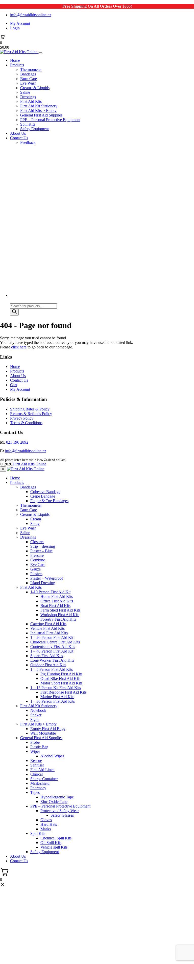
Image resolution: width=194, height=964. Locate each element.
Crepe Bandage (42, 496)
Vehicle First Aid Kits (47, 628)
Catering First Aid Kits (48, 624)
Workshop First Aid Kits (59, 615)
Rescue (36, 760)
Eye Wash (28, 83)
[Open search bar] (12, 301)
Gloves (46, 820)
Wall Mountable (43, 733)
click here (19, 347)
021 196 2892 (17, 442)
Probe (35, 742)
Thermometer (31, 69)
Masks (45, 829)
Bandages (28, 74)
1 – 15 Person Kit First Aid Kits (55, 687)
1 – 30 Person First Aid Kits (52, 701)
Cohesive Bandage (45, 491)
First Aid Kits (31, 101)
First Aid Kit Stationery (38, 106)
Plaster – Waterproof (46, 578)
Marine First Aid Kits (57, 697)
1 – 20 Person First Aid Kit (51, 637)
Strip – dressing (42, 546)
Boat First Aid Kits (55, 605)
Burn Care (28, 78)
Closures (37, 542)
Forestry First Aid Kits (58, 619)
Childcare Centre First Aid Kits (55, 642)
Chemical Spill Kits (55, 838)
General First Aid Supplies (41, 115)
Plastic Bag (39, 747)
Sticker (35, 715)
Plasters (36, 574)
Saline (25, 92)
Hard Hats (48, 824)
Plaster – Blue (41, 551)
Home (15, 60)
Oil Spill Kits (50, 842)
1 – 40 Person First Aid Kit (51, 651)
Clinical (36, 774)
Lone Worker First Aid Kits (52, 660)
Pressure (37, 555)
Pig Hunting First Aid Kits (61, 674)
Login (15, 28)
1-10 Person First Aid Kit (50, 592)
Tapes (35, 792)
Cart (13, 385)
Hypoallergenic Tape (57, 797)
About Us (18, 133)
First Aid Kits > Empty (38, 110)
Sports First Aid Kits (46, 656)
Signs (34, 719)
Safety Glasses (62, 815)
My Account (20, 23)
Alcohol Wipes (52, 756)
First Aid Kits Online (29, 464)
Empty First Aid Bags (47, 728)
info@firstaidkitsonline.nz (30, 15)
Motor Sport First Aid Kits (61, 683)
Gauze (35, 569)
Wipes (35, 751)
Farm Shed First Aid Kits (60, 610)
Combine (37, 560)
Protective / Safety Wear (59, 811)
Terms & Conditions (26, 423)
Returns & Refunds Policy (31, 413)
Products (17, 65)
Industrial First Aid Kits (49, 633)
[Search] (14, 312)
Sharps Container (44, 779)
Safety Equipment (34, 129)
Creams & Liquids (35, 88)
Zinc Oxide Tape (53, 801)
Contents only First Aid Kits (52, 646)
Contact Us (19, 138)
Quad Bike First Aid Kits (60, 678)
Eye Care (37, 564)
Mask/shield (40, 783)
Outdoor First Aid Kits (48, 665)
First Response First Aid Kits (63, 692)
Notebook (38, 710)
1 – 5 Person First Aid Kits (51, 669)
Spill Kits (27, 124)
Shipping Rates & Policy (30, 409)
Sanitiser (37, 765)
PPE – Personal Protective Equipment (50, 119)
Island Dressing (42, 583)
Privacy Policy (21, 418)
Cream (35, 519)
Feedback (28, 142)
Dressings (28, 97)
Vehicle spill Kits (53, 847)
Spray (35, 523)
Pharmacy (38, 788)
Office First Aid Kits (56, 601)
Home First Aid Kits (56, 596)
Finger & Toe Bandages (49, 501)
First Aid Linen (42, 770)
